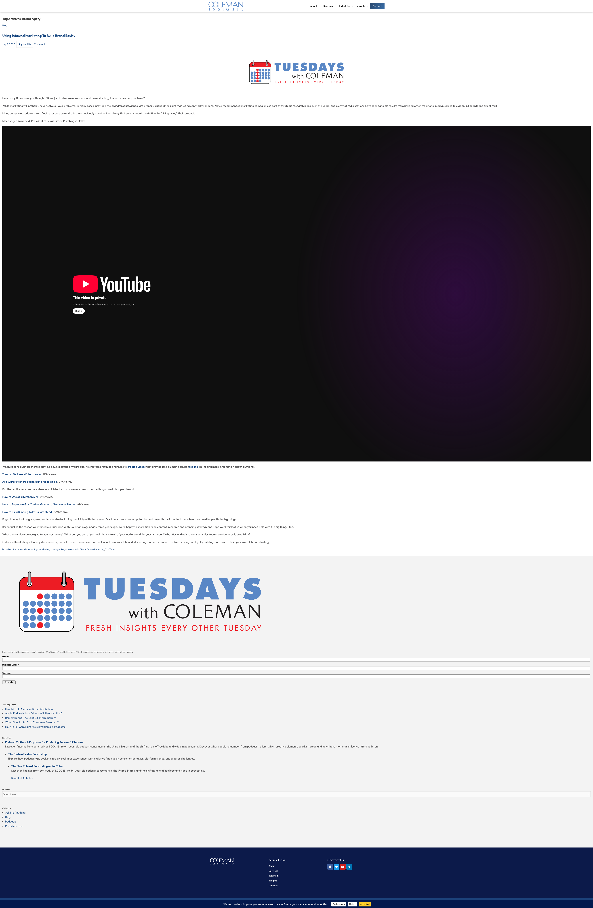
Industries (344, 6)
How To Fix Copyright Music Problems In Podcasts (35, 726)
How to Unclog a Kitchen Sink (20, 497)
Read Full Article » (22, 778)
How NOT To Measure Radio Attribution (29, 709)
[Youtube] (343, 867)
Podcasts (10, 821)
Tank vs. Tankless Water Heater (21, 474)
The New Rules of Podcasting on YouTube (37, 766)
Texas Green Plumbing (92, 549)
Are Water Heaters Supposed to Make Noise (29, 481)
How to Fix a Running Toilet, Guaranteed (27, 512)
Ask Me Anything (15, 812)
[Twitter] (336, 867)
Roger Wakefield (70, 549)
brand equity (9, 549)
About (313, 6)
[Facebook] (330, 867)
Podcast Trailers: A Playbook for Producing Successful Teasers (44, 742)
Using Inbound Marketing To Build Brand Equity (38, 35)
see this (193, 466)
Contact (377, 6)
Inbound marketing (27, 549)
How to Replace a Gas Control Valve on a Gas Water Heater (39, 504)
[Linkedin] (349, 867)
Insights (361, 6)
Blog (4, 25)
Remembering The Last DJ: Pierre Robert (30, 718)
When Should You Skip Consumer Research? (32, 722)
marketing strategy (49, 549)
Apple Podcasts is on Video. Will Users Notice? (33, 713)
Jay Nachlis (25, 44)
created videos (136, 466)
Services (328, 6)
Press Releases (14, 826)
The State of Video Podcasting (27, 754)
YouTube (110, 549)
